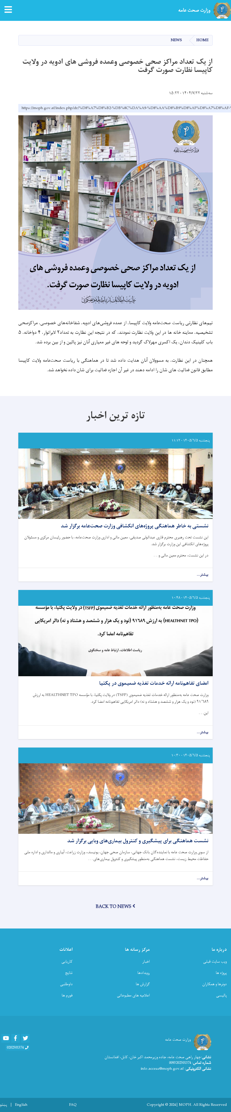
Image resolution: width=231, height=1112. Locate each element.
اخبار (146, 961)
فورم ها (67, 995)
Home (202, 40)
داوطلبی (66, 984)
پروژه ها (221, 972)
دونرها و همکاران (214, 984)
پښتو (3, 1105)
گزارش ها (143, 984)
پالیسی (221, 995)
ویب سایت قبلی (215, 961)
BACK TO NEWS (113, 906)
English (21, 1105)
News (176, 40)
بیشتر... (202, 575)
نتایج (69, 972)
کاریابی (67, 961)
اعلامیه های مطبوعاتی (133, 995)
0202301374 (15, 1048)
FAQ (73, 1105)
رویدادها (143, 972)
